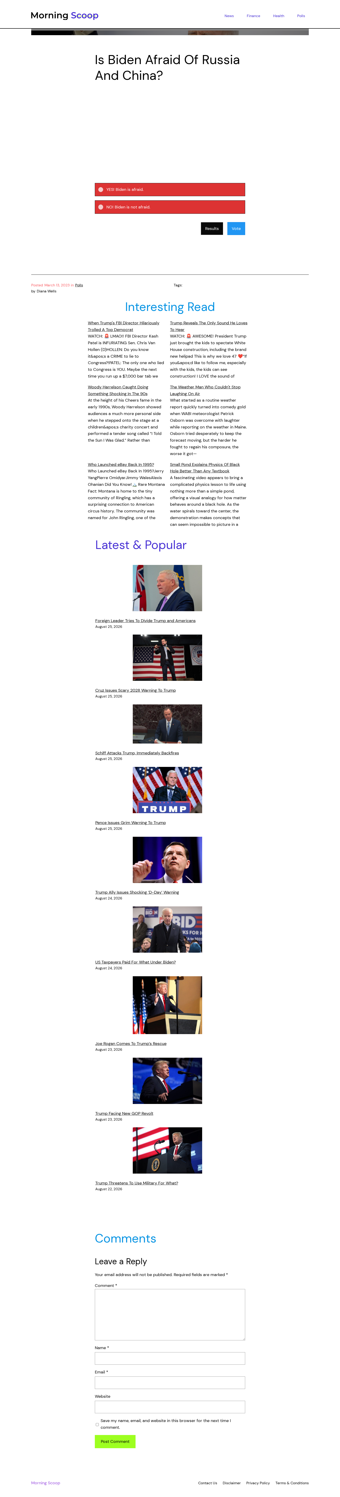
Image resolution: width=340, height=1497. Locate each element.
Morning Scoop (45, 1483)
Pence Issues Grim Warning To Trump (130, 822)
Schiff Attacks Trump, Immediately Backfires (137, 753)
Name (102, 1348)
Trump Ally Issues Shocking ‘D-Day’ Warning (137, 892)
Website (102, 1396)
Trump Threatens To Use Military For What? (136, 1183)
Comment (106, 1285)
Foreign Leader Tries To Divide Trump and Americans (145, 620)
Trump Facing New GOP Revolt (124, 1113)
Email (101, 1372)
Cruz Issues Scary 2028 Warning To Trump (135, 690)
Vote (236, 228)
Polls (79, 285)
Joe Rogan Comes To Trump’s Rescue (131, 1043)
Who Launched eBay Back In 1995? (121, 464)
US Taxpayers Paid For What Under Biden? (135, 962)
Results (212, 228)
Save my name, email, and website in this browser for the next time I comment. (166, 1424)
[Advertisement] (170, 126)
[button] (174, 189)
